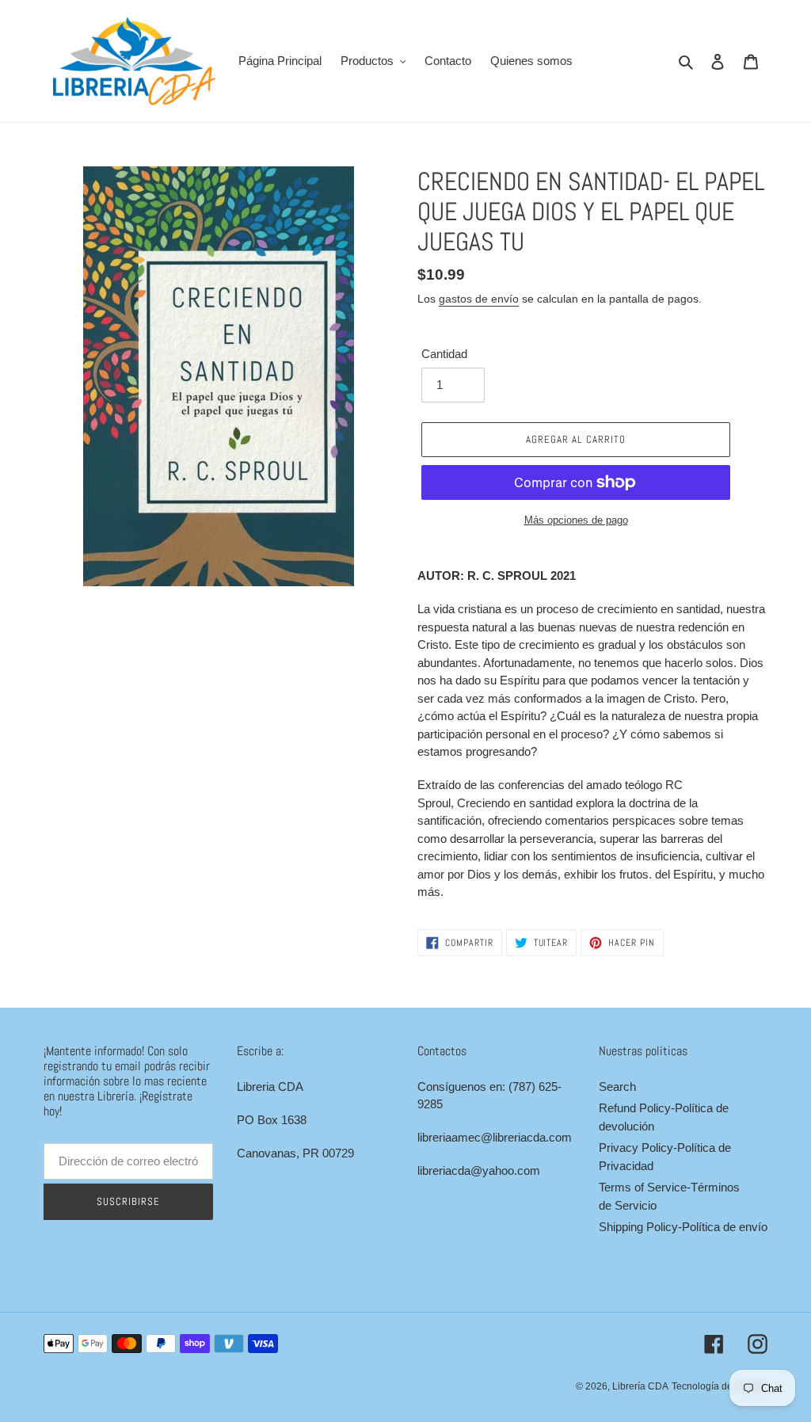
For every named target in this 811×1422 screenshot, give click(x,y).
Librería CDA (640, 1386)
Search (617, 1086)
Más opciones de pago (576, 520)
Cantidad (444, 353)
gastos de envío (479, 298)
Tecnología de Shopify (719, 1386)
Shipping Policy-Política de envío (683, 1226)
